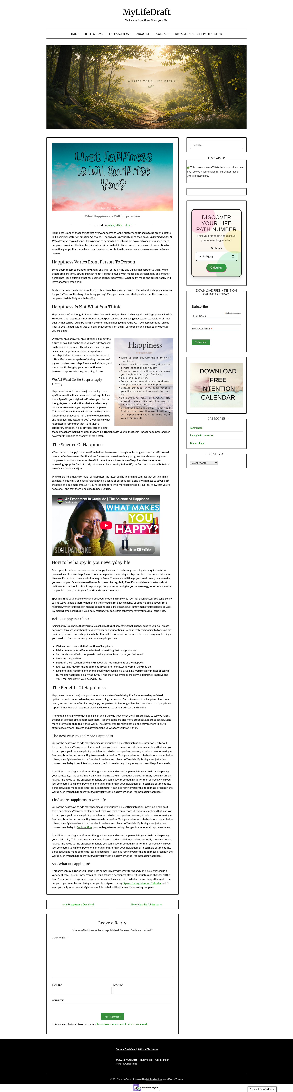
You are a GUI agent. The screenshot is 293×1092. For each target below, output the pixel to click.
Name (57, 984)
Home (75, 33)
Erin (128, 225)
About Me (143, 33)
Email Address (202, 328)
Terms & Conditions (126, 1063)
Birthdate (216, 248)
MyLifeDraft (147, 12)
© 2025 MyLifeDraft (126, 1059)
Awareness (196, 427)
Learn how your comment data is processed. (122, 1023)
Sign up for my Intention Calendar (142, 883)
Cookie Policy (162, 1059)
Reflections (94, 33)
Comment (60, 937)
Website (58, 1000)
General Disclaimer (126, 1049)
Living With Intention (202, 435)
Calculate (216, 267)
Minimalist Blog (154, 1079)
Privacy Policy (146, 1059)
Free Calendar (120, 33)
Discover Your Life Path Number (198, 33)
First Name (199, 315)
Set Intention (84, 827)
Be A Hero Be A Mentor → (146, 904)
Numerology (197, 442)
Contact (162, 33)
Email (118, 984)
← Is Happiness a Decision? (78, 904)
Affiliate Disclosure (148, 1049)
